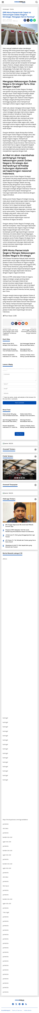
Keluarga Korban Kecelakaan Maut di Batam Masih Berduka (27, 350)
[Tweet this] (28, 20)
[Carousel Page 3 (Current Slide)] (19, 477)
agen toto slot (7, 842)
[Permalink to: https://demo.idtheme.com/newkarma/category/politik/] (35, 456)
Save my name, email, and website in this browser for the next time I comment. (19, 398)
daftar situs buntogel (9, 629)
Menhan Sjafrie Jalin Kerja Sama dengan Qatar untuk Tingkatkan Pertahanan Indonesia (10, 331)
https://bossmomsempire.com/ (12, 568)
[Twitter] (16, 323)
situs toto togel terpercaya (10, 616)
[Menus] (2, 2)
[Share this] (25, 20)
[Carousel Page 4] (22, 477)
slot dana (5, 828)
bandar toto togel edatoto (10, 576)
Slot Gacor (6, 886)
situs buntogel (7, 625)
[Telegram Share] (31, 20)
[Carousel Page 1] (15, 477)
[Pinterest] (19, 323)
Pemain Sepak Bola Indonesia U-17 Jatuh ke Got (10, 355)
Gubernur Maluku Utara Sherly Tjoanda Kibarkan (27, 355)
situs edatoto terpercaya (10, 581)
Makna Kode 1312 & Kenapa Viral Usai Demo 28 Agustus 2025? (10, 344)
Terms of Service (17, 1010)
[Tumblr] (22, 323)
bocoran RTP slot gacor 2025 (11, 634)
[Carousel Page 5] (24, 477)
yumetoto (6, 784)
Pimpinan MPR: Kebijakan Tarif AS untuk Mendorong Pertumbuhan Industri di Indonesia (19, 530)
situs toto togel (7, 585)
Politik (10, 21)
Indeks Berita (27, 1010)
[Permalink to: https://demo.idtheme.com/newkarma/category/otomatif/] (35, 449)
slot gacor (6, 643)
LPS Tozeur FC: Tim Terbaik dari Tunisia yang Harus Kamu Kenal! (20, 541)
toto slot (5, 603)
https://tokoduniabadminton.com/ (12, 590)
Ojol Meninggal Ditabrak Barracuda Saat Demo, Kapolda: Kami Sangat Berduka (27, 344)
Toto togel (6, 912)
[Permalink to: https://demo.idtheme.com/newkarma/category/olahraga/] (35, 499)
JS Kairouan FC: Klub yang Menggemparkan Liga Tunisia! (20, 535)
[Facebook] (12, 323)
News (7, 21)
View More (19, 434)
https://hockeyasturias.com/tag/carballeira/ (15, 819)
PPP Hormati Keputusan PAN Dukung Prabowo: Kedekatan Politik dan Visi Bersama (19, 473)
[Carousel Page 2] (17, 477)
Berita (4, 21)
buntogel (5, 594)
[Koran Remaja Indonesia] (20, 2)
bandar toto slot (7, 837)
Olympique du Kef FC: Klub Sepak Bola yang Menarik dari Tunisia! (18, 546)
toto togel (6, 572)
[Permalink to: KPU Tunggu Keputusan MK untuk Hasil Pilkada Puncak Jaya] (19, 512)
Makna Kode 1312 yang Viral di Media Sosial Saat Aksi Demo (10, 350)
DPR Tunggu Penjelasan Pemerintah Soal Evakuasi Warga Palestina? (28, 330)
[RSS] (26, 323)
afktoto (5, 559)
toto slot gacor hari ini (9, 607)
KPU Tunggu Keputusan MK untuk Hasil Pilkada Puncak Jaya (19, 525)
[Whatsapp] (34, 20)
